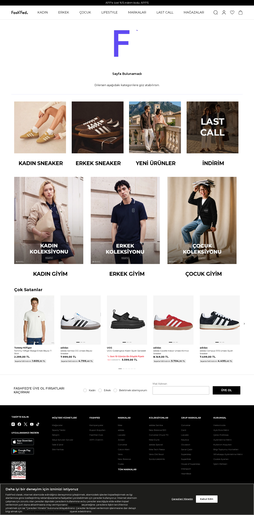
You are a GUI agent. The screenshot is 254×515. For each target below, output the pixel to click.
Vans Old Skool (156, 454)
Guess (121, 464)
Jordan (121, 439)
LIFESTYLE (109, 12)
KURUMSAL (219, 417)
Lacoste (121, 435)
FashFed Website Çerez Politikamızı (46, 511)
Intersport (186, 468)
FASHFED (95, 417)
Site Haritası (58, 449)
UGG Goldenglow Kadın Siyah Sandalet (126, 350)
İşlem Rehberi (220, 464)
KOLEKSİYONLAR (158, 417)
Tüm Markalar (127, 469)
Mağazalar (57, 425)
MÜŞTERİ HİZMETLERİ (64, 417)
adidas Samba (156, 425)
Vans (120, 454)
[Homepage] (19, 12)
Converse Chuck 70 (158, 435)
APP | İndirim (96, 439)
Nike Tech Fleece (157, 449)
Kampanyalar (96, 425)
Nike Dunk (154, 439)
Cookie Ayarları (221, 459)
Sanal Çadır (186, 449)
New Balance (124, 459)
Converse (122, 444)
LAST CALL (165, 12)
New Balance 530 (157, 430)
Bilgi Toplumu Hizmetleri (225, 449)
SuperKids (186, 459)
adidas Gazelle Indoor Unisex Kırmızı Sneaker (171, 352)
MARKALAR (137, 12)
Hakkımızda (219, 425)
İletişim (55, 435)
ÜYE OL (226, 390)
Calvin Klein (124, 449)
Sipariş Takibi (58, 430)
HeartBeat (186, 473)
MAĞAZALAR (194, 12)
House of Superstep (190, 464)
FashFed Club (96, 435)
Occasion (185, 444)
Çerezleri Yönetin (182, 499)
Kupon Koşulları (97, 430)
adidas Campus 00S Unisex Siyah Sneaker (216, 352)
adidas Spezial (156, 444)
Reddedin (75, 504)
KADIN (42, 12)
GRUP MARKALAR (191, 417)
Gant (183, 430)
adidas (121, 430)
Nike (120, 425)
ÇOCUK (85, 12)
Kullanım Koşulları (222, 444)
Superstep (186, 454)
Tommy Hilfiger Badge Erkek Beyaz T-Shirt (33, 352)
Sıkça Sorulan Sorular (62, 439)
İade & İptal (57, 444)
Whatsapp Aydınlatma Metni (228, 454)
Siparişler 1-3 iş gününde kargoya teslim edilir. (127, 2)
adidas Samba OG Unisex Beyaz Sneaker (76, 352)
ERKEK (63, 12)
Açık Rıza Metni (221, 430)
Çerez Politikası (221, 435)
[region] (127, 499)
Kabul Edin (206, 499)
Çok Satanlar (28, 289)
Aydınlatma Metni (222, 439)
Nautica (185, 439)
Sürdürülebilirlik (157, 459)
